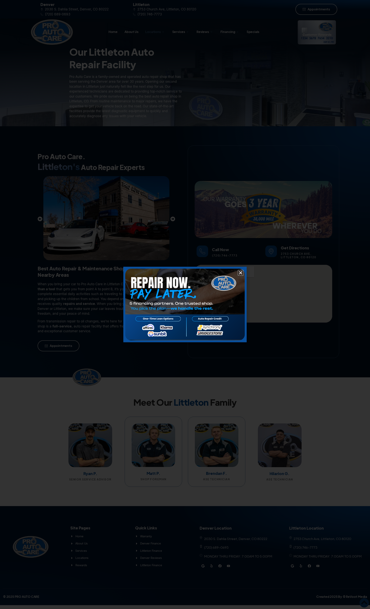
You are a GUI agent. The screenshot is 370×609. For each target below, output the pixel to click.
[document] (185, 304)
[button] (240, 273)
